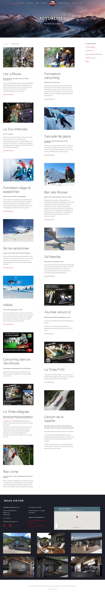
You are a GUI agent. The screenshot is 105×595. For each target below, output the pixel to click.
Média (81, 3)
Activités (30, 3)
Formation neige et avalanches (17, 190)
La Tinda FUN (54, 369)
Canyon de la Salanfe (53, 419)
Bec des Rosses (56, 192)
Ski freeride (52, 257)
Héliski (8, 305)
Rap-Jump (10, 471)
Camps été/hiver (63, 3)
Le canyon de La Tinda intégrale (12, 421)
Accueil (5, 43)
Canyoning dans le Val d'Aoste (16, 361)
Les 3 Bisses (12, 74)
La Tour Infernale (15, 129)
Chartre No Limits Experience (36, 526)
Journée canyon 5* (57, 312)
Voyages (74, 3)
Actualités (20, 3)
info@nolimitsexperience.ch (10, 521)
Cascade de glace (57, 136)
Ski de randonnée (16, 248)
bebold (55, 589)
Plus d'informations (8, 94)
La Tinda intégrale (16, 412)
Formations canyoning (52, 76)
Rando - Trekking (41, 3)
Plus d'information (49, 333)
